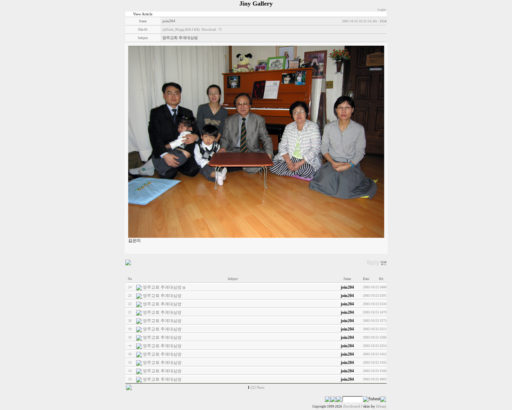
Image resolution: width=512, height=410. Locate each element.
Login (382, 10)
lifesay (381, 406)
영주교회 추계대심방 (162, 287)
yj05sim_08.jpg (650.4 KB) (181, 29)
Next (260, 387)
